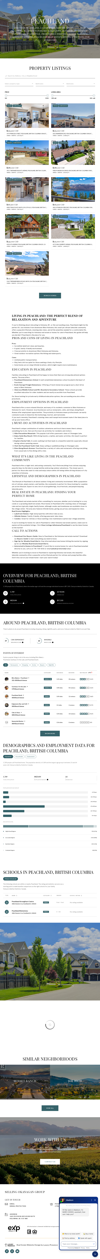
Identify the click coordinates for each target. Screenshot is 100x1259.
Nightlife (52, 665)
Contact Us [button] (50, 1162)
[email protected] (58, 549)
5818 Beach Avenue (18, 697)
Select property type (12, 84)
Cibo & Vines (16, 712)
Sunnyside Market (17, 721)
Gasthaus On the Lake (19, 686)
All (6, 665)
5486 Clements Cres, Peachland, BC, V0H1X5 (24, 903)
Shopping (26, 665)
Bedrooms (70, 84)
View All (50, 1108)
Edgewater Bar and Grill (19, 704)
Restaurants (15, 665)
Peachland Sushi (17, 695)
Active (35, 665)
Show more (50, 733)
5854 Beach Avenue (18, 723)
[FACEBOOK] (7, 1251)
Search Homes (50, 295)
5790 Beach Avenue (18, 689)
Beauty (43, 665)
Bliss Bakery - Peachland (19, 678)
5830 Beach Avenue (18, 706)
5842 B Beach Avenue (18, 715)
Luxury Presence (50, 1245)
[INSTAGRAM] (12, 1251)
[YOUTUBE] (17, 1251)
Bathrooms (39, 84)
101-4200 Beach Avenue (19, 680)
